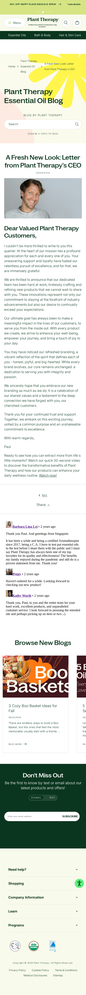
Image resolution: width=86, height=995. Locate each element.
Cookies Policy (40, 970)
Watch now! (48, 475)
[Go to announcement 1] (37, 11)
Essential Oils (17, 35)
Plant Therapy (41, 963)
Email (38, 797)
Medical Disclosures (35, 975)
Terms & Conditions (66, 970)
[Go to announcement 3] (48, 11)
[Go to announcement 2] (43, 11)
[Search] (66, 22)
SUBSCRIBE (70, 816)
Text (52, 797)
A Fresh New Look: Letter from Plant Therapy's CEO (59, 66)
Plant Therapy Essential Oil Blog (29, 66)
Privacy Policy (17, 970)
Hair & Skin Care (70, 35)
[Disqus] (43, 571)
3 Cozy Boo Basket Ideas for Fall (33, 708)
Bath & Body (42, 35)
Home (11, 66)
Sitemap (58, 975)
